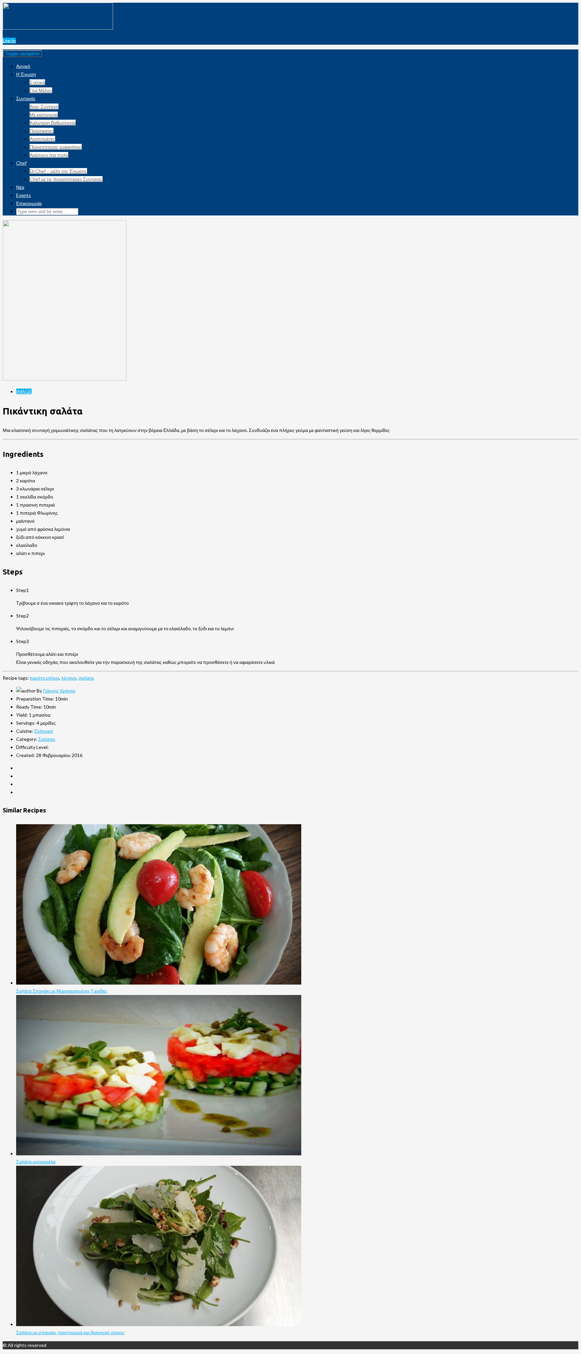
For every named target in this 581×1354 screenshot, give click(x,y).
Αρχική (23, 66)
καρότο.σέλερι (44, 678)
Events (23, 195)
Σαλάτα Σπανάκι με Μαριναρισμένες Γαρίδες (61, 991)
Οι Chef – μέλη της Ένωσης (58, 171)
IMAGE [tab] (24, 391)
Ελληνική (43, 731)
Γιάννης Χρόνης (59, 690)
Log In (9, 40)
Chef (21, 163)
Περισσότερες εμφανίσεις (56, 147)
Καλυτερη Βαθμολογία (53, 122)
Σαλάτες (46, 739)
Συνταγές (26, 98)
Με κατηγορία (44, 114)
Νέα (20, 187)
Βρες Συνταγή (44, 106)
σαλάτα (86, 678)
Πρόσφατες (41, 130)
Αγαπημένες (42, 139)
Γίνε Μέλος (41, 90)
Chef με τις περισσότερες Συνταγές (66, 179)
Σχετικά (37, 82)
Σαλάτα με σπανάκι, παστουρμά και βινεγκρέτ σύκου (70, 1332)
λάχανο (68, 678)
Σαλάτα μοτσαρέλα (35, 1161)
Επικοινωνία (29, 203)
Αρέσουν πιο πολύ (49, 155)
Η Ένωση (26, 74)
